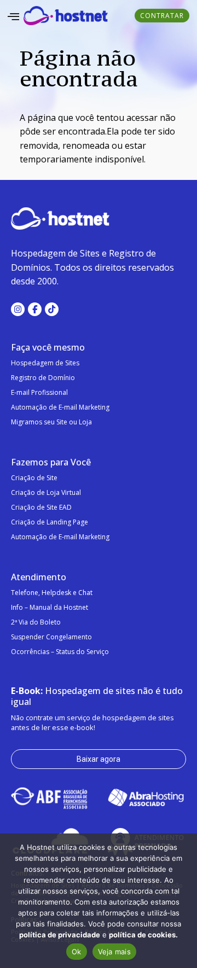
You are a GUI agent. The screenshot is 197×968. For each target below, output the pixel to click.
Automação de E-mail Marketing (60, 407)
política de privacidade (59, 934)
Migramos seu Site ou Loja (51, 422)
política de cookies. (143, 934)
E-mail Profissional (39, 392)
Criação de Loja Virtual (46, 492)
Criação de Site (34, 477)
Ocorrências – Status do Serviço (60, 651)
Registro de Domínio (43, 377)
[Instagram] (18, 309)
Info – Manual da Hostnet (49, 607)
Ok (77, 951)
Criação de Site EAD (41, 507)
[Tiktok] (52, 309)
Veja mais (114, 951)
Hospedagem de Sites (45, 363)
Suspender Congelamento (51, 637)
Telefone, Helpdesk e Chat (51, 592)
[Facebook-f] (35, 309)
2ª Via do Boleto (36, 622)
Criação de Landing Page (49, 522)
